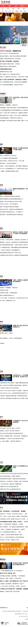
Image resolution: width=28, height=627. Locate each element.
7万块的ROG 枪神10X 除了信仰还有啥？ (10, 388)
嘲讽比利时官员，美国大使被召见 (8, 66)
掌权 (26, 514)
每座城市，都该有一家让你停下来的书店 (10, 430)
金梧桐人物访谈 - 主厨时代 (6, 333)
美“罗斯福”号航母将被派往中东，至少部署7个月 (11, 212)
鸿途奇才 (23, 529)
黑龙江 (24, 11)
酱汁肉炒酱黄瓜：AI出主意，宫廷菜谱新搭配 (11, 338)
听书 (1, 507)
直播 (3, 8)
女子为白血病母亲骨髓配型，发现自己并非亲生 (11, 84)
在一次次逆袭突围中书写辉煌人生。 (8, 532)
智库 (13, 8)
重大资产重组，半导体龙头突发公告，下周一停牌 (12, 161)
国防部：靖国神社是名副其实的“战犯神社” (10, 196)
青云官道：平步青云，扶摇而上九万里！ (10, 539)
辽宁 (13, 11)
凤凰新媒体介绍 (4, 607)
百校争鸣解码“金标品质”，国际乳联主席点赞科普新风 (13, 478)
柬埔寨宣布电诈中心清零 (6, 71)
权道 (19, 532)
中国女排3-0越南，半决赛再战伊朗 (8, 292)
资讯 (3, 6)
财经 (9, 6)
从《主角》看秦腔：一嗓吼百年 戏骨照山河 (10, 441)
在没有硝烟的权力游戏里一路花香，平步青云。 (11, 521)
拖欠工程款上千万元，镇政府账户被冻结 (10, 74)
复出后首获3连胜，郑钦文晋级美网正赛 (10, 42)
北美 (9, 11)
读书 (1, 417)
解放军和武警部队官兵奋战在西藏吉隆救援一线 (11, 199)
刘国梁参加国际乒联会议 (6, 69)
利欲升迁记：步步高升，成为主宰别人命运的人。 (12, 514)
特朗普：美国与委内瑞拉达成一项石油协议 (10, 58)
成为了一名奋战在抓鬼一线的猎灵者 (8, 524)
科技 (16, 6)
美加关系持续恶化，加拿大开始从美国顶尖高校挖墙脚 (13, 56)
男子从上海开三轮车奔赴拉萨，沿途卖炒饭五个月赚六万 (13, 79)
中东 (6, 11)
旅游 (1, 228)
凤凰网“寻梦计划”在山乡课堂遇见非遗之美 (10, 489)
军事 (1, 185)
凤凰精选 (3, 93)
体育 (1, 276)
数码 (24, 8)
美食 (1, 322)
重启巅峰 (23, 511)
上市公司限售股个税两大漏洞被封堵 (8, 158)
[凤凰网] (5, 3)
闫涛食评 (2, 343)
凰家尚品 (3, 559)
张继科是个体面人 (4, 290)
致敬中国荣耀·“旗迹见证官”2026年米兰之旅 (10, 252)
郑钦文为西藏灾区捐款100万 (7, 295)
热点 (1, 47)
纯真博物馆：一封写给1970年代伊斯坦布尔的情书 (12, 438)
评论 (8, 8)
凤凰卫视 (22, 6)
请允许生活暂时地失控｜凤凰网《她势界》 (10, 476)
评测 (1, 371)
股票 (19, 8)
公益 (1, 462)
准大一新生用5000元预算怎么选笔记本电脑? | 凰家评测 (13, 385)
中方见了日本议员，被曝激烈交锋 (10, 51)
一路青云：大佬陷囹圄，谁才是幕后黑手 (10, 529)
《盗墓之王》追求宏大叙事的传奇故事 (9, 534)
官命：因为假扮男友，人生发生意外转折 (10, 511)
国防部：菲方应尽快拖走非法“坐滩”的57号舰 (11, 201)
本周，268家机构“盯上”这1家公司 (8, 155)
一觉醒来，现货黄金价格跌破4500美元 (9, 171)
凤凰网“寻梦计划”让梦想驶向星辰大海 (9, 486)
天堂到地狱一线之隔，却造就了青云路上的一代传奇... (13, 519)
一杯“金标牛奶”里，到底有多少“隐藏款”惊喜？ (11, 484)
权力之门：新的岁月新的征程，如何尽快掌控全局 (12, 537)
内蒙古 (17, 11)
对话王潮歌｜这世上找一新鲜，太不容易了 (10, 428)
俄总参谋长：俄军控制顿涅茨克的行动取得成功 (11, 214)
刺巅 (21, 534)
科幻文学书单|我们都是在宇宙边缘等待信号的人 (11, 433)
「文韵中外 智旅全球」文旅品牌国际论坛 (10, 250)
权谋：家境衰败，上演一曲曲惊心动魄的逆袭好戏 (12, 526)
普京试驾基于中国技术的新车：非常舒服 (10, 64)
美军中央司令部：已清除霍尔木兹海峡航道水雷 (11, 209)
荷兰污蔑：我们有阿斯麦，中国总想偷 (9, 61)
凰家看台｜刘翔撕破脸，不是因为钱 (8, 105)
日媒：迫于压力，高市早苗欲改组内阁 (9, 53)
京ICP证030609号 (23, 616)
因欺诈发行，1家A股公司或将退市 (8, 163)
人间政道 (20, 524)
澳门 (3, 11)
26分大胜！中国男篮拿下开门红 (7, 300)
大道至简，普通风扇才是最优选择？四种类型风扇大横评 (13, 395)
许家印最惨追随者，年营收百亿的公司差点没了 (11, 118)
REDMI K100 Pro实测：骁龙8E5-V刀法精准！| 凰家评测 (14, 390)
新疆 (21, 11)
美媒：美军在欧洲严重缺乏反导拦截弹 (9, 206)
